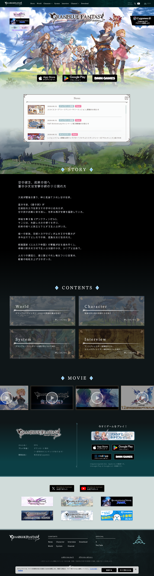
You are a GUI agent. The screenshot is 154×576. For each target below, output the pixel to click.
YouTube (99, 545)
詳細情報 (20, 570)
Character (47, 3)
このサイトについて (67, 557)
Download (85, 3)
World (39, 3)
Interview (65, 3)
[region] (77, 122)
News (32, 3)
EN (149, 3)
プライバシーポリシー (86, 557)
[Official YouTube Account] (138, 3)
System (57, 3)
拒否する (109, 570)
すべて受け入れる (125, 570)
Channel (74, 3)
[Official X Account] (135, 3)
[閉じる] (135, 569)
